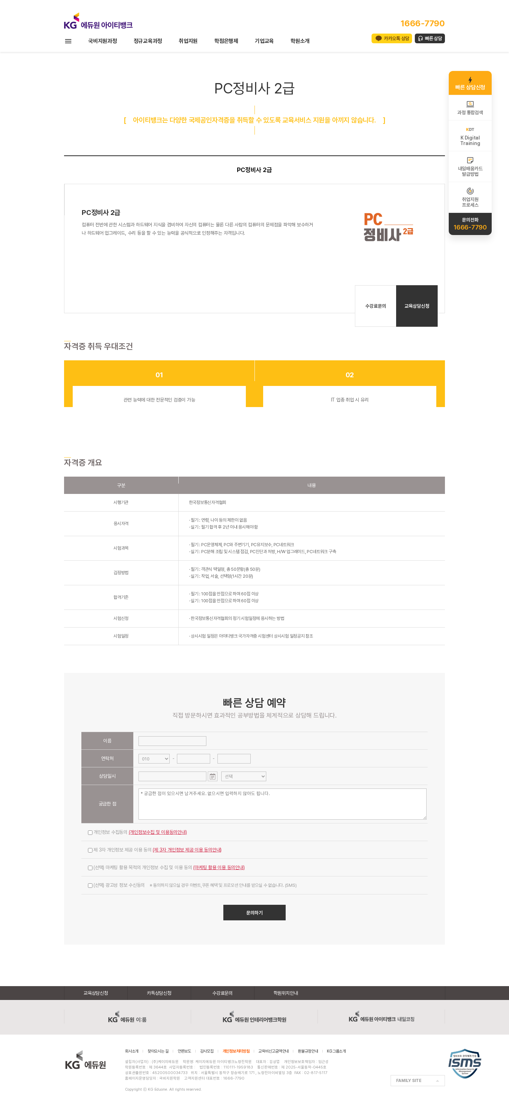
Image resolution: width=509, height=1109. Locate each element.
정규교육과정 (148, 41)
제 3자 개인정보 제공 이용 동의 (157, 850)
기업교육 (264, 41)
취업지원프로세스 (470, 202)
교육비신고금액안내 (273, 1051)
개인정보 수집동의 (140, 832)
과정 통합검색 (470, 112)
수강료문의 (375, 306)
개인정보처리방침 (236, 1051)
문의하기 (254, 913)
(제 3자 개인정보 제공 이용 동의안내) (187, 850)
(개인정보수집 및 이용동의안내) (158, 832)
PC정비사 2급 (254, 169)
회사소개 (132, 1051)
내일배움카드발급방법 (470, 171)
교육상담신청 (416, 306)
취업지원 (188, 41)
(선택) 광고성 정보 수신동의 (194, 885)
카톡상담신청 (159, 993)
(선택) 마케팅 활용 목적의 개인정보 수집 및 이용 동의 (169, 867)
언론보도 (184, 1051)
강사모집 (207, 1051)
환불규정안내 (308, 1051)
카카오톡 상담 (396, 38)
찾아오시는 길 (158, 1051)
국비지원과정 (102, 41)
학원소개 (300, 41)
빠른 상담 (433, 38)
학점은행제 (226, 41)
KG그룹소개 (336, 1051)
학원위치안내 (286, 993)
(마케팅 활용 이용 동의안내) (218, 867)
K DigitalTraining (470, 140)
